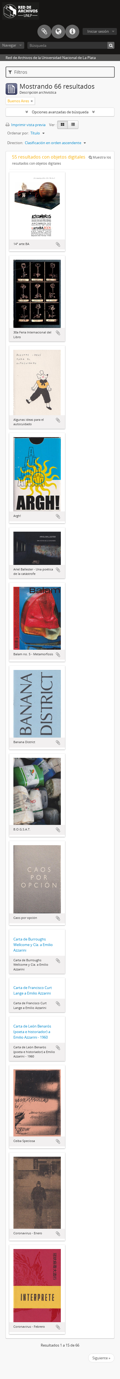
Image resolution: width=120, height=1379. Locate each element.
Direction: (15, 142)
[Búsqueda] (110, 45)
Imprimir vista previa (27, 124)
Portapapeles (44, 32)
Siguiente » (101, 1357)
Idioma (58, 32)
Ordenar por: (18, 133)
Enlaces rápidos (72, 32)
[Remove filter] (32, 101)
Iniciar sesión (98, 31)
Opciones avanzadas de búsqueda (60, 111)
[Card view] (62, 125)
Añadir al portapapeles (58, 244)
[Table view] (73, 125)
